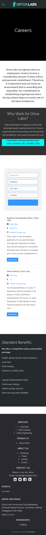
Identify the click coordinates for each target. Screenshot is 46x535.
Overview (24, 427)
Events (24, 462)
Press (24, 456)
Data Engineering (24, 433)
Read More (12, 260)
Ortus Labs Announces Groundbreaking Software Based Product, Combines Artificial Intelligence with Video (22, 507)
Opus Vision (24, 443)
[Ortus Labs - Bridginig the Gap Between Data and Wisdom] (24, 4)
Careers (24, 459)
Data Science (24, 430)
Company (24, 453)
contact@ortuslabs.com (26, 475)
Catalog (23, 524)
